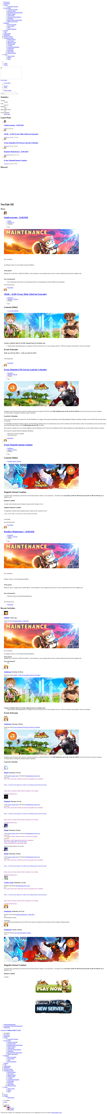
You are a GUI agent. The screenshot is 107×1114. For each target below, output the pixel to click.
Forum (6, 86)
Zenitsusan (6, 137)
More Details (54, 1112)
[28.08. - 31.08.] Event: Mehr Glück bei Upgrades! (21, 134)
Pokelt (6, 830)
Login (5, 63)
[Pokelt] (6, 827)
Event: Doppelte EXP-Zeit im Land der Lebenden (21, 143)
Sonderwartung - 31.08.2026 (14, 125)
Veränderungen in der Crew (32, 776)
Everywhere (4, 80)
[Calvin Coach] (6, 879)
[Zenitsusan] (6, 668)
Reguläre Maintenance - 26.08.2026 (16, 151)
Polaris (6, 773)
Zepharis (7, 801)
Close (60, 1112)
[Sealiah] (6, 614)
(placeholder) (10, 1097)
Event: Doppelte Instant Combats (15, 160)
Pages (5, 87)
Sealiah (5, 128)
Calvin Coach (8, 882)
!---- (12, 311)
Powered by (11, 1030)
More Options (7, 90)
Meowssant (7, 114)
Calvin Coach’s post (12, 776)
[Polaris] (6, 769)
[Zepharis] (6, 798)
